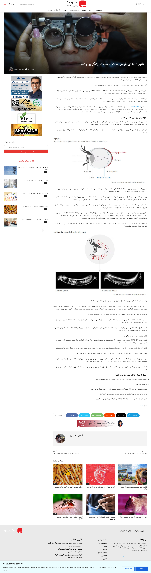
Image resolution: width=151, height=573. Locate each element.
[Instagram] (129, 557)
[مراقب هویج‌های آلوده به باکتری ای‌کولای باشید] (10, 209)
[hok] (26, 105)
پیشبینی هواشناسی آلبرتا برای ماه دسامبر (36, 180)
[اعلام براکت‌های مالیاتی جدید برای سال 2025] (10, 222)
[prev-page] (47, 230)
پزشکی (87, 484)
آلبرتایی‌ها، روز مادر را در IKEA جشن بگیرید (65, 453)
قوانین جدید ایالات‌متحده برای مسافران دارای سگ (134, 488)
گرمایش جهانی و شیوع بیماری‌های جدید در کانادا (69, 518)
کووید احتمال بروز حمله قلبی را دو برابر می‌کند (101, 487)
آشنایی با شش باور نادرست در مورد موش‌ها (133, 517)
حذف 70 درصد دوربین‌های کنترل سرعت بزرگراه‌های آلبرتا (33, 168)
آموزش (119, 514)
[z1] (100, 423)
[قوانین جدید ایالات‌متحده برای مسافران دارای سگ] (132, 474)
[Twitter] (135, 557)
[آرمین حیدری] (11, 69)
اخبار (45, 172)
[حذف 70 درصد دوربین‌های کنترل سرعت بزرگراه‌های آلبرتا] (10, 170)
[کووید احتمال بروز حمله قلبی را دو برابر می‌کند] (100, 474)
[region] (75, 567)
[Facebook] (124, 557)
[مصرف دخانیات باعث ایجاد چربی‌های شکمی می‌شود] (100, 504)
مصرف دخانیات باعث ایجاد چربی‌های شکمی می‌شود (101, 518)
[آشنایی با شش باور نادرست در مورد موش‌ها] (132, 504)
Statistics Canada (135, 106)
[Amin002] (26, 87)
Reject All (128, 569)
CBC (142, 405)
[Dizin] (26, 117)
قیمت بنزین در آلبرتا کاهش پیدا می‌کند (136, 453)
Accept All (141, 569)
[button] (12, 4)
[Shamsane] (26, 130)
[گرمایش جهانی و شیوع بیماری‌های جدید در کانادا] (67, 504)
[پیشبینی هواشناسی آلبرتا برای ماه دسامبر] (10, 183)
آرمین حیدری (21, 69)
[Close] (149, 562)
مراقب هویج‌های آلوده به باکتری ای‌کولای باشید (34, 206)
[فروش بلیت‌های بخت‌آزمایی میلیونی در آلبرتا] (10, 196)
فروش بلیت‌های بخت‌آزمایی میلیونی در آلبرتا (35, 193)
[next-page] (44, 230)
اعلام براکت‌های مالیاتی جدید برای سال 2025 (35, 219)
